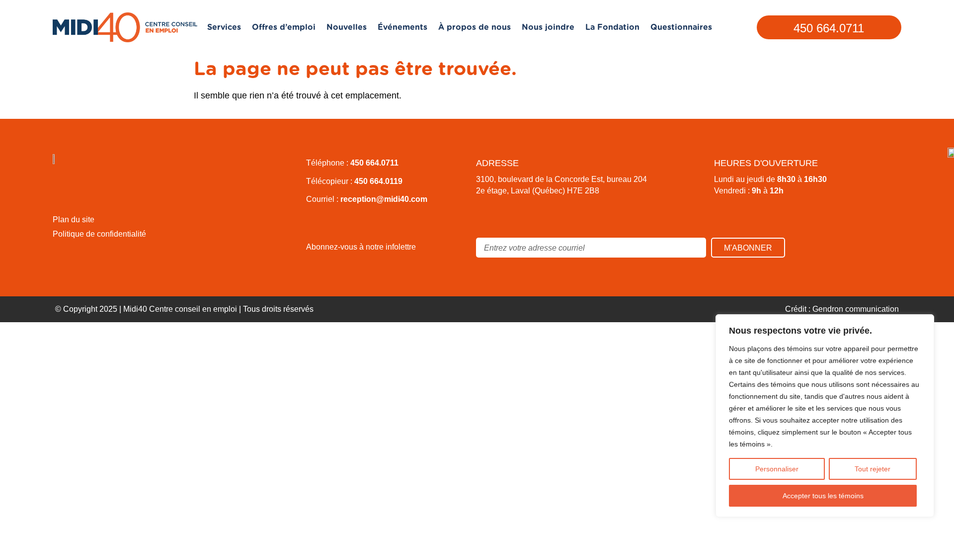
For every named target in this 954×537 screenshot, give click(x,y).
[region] (825, 415)
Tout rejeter (872, 469)
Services (224, 27)
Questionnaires (681, 27)
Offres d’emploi (284, 27)
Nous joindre (548, 27)
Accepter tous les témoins (823, 496)
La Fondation (612, 27)
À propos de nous (474, 27)
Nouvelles (346, 27)
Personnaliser (776, 469)
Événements (402, 27)
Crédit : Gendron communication (842, 309)
